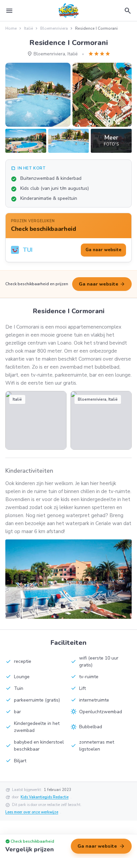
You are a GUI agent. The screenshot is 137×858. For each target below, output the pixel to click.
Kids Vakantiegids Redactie (44, 797)
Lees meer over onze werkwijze (31, 812)
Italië (28, 28)
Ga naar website (102, 284)
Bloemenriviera (54, 28)
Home (11, 28)
